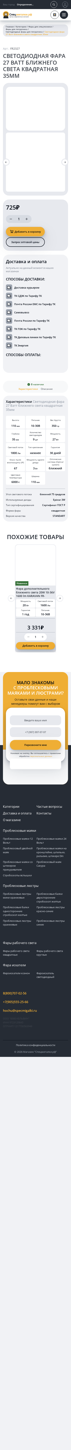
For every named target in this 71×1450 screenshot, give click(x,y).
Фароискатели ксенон (16, 973)
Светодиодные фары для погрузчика (24, 32)
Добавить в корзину (28, 231)
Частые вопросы (49, 806)
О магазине (12, 820)
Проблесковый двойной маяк (18, 850)
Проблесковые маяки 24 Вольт (51, 840)
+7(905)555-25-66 (15, 1002)
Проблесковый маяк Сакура (49, 864)
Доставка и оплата (17, 813)
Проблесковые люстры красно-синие (50, 909)
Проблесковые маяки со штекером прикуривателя (18, 865)
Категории (21, 26)
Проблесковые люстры (20, 886)
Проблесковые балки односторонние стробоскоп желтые (16, 911)
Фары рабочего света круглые (49, 953)
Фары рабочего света (19, 943)
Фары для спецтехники (40, 26)
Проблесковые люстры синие (50, 922)
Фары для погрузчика (16, 29)
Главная (10, 26)
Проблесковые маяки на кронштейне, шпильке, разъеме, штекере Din (51, 852)
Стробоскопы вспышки (17, 875)
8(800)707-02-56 (14, 993)
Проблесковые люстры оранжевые (17, 922)
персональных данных (41, 756)
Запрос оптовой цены (25, 242)
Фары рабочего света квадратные (16, 953)
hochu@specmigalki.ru (20, 1010)
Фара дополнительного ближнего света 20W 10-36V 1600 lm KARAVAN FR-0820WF (35, 594)
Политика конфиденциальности (35, 1045)
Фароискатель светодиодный (45, 975)
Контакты (43, 813)
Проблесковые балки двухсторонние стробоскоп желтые (49, 897)
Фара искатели (14, 965)
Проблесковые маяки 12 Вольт (18, 840)
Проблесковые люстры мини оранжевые (17, 896)
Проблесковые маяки (19, 830)
